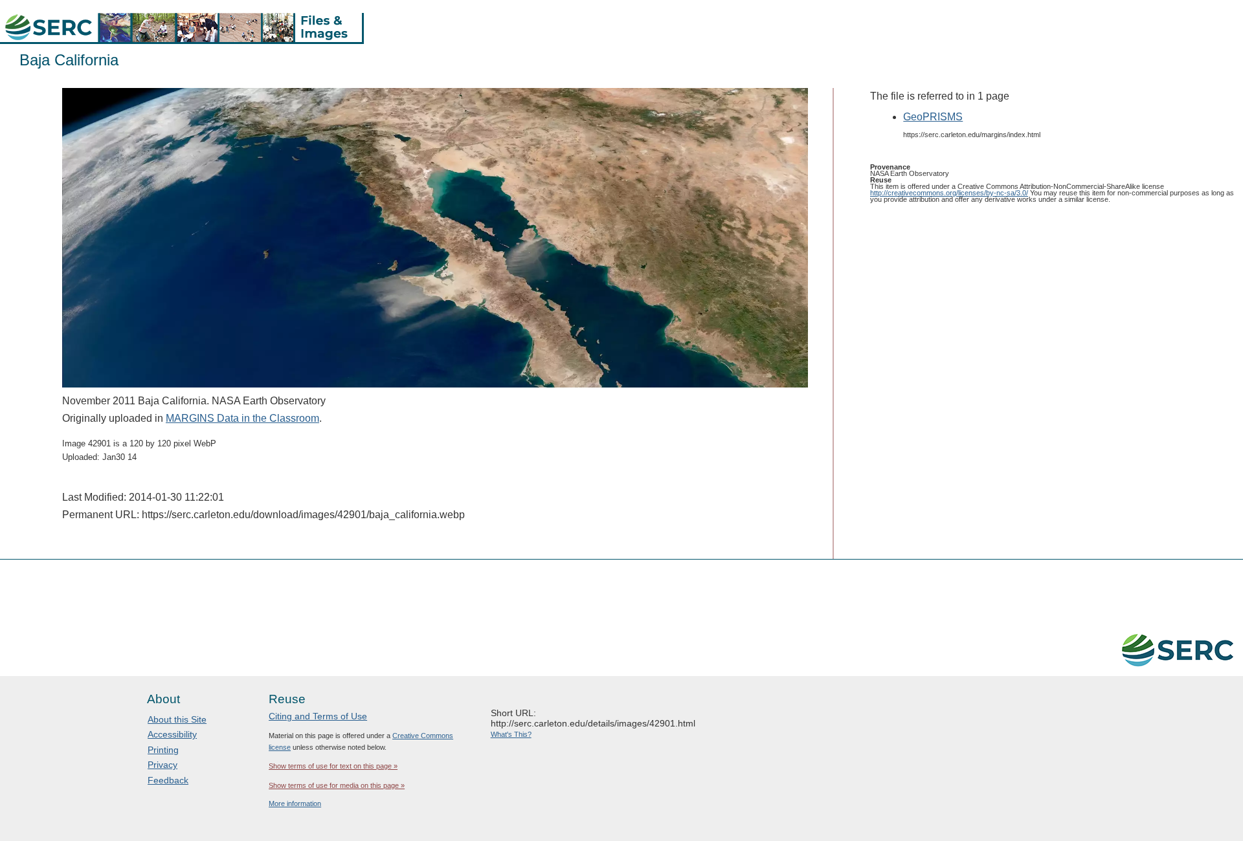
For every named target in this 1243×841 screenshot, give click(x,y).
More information (295, 803)
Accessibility (172, 734)
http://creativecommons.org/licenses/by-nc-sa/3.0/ (949, 193)
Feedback (168, 780)
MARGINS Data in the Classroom (242, 418)
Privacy (162, 764)
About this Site (177, 719)
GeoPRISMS (933, 116)
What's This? (511, 734)
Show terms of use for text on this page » (333, 766)
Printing (163, 750)
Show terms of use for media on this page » (337, 785)
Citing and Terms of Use (318, 716)
